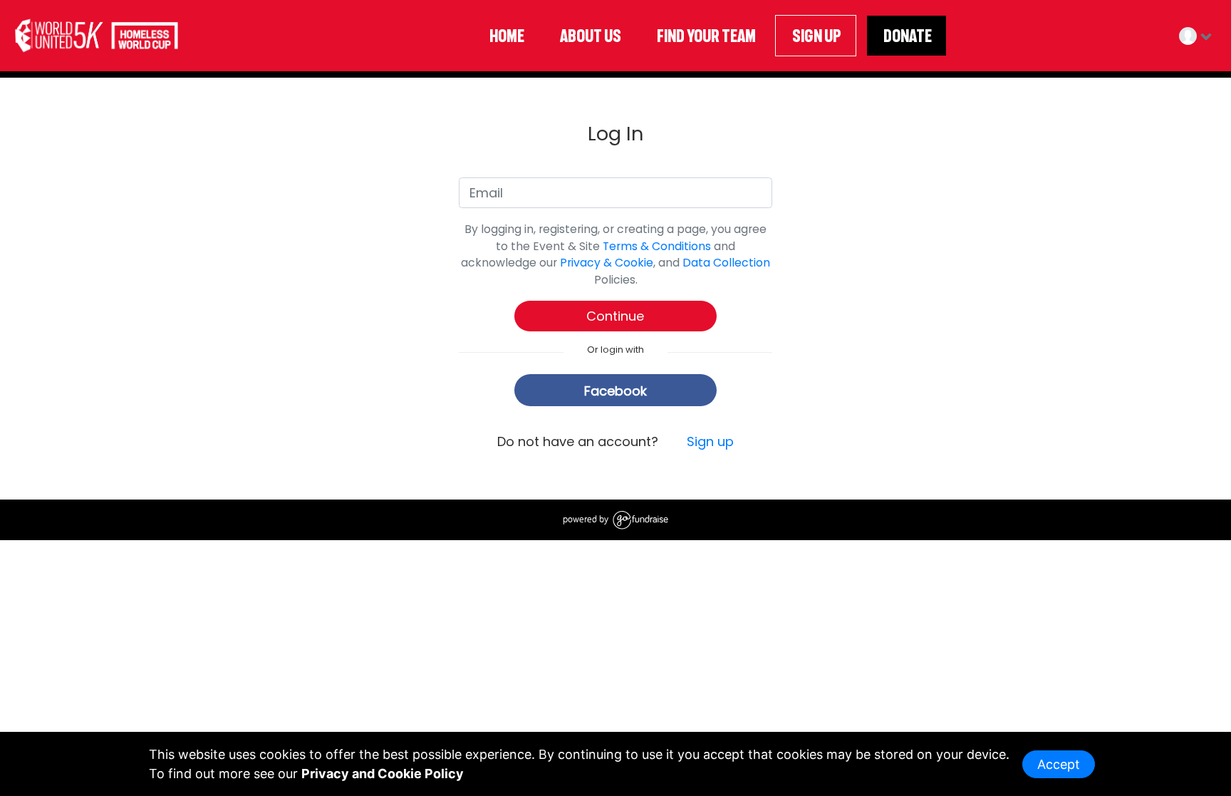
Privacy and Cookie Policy (382, 773)
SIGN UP (815, 36)
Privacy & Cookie (606, 262)
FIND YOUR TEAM (705, 36)
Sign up (710, 441)
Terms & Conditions (657, 246)
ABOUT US (589, 36)
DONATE (906, 36)
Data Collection (726, 262)
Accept (1058, 764)
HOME (505, 36)
